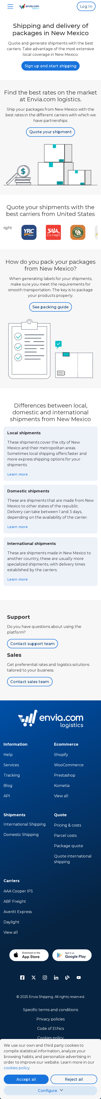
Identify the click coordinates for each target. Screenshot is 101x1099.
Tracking (12, 775)
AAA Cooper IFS (18, 891)
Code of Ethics (50, 1028)
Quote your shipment (50, 132)
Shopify (61, 754)
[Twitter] (33, 977)
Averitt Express (18, 912)
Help (8, 754)
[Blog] (67, 977)
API (7, 796)
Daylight (11, 922)
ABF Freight (15, 901)
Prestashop (64, 775)
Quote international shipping (73, 859)
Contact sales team (29, 682)
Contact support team (32, 644)
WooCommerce (69, 765)
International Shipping (25, 824)
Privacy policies (50, 1019)
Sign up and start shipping (50, 66)
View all (61, 796)
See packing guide (50, 307)
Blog (8, 785)
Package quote (68, 846)
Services (11, 765)
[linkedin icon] (56, 977)
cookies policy (17, 1068)
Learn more (17, 474)
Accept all (26, 1079)
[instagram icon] (45, 977)
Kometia (62, 785)
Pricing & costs (67, 825)
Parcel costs (65, 835)
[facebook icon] (22, 977)
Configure (47, 1090)
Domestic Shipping (21, 834)
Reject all (74, 1079)
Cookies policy (50, 1038)
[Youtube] (78, 977)
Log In (86, 6)
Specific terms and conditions (50, 1010)
